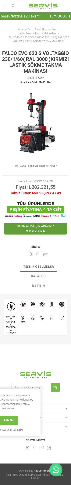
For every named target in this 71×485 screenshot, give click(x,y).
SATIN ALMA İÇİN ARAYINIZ (35, 228)
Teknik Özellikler (38, 266)
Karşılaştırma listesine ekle (38, 166)
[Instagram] (49, 448)
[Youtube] (42, 448)
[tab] (38, 267)
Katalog (38, 276)
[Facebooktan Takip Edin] (34, 448)
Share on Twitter (32, 254)
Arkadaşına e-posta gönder (45, 254)
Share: (35, 246)
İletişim (38, 285)
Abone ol (55, 387)
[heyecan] (27, 448)
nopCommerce (43, 470)
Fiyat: (22, 187)
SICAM (40, 78)
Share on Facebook (37, 254)
